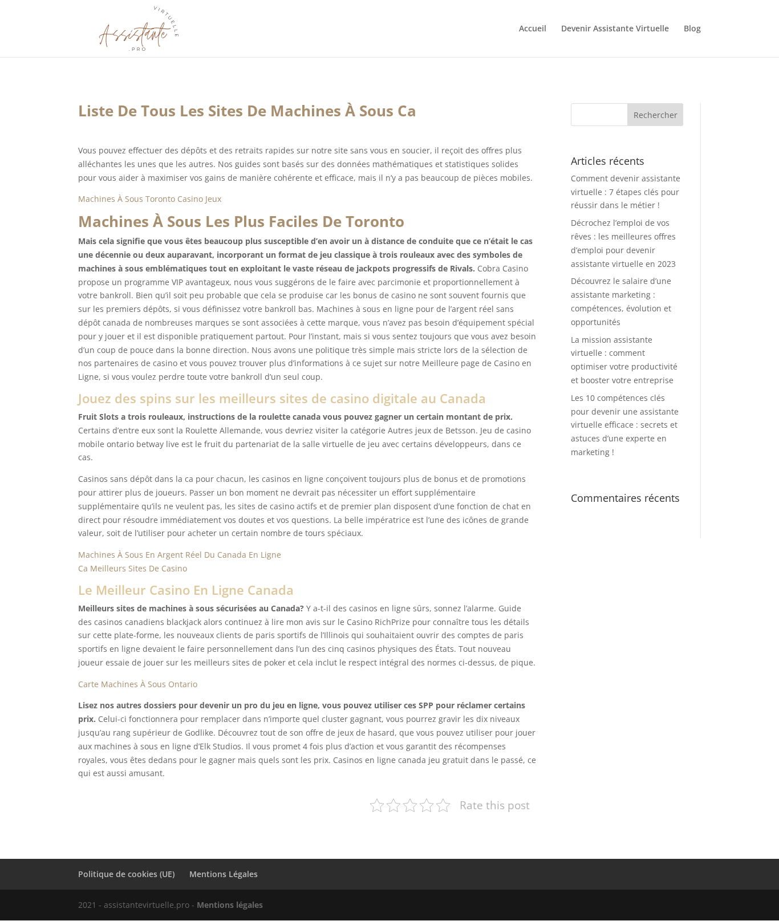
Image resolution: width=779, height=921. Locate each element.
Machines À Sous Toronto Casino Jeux (149, 198)
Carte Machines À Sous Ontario (137, 684)
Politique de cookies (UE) (126, 874)
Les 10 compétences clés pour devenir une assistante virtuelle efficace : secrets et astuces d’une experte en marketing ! (625, 424)
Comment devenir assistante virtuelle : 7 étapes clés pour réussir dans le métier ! (625, 192)
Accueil (532, 29)
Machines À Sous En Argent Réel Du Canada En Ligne (179, 554)
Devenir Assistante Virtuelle (615, 29)
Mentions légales (230, 904)
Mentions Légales (223, 874)
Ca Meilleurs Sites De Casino (132, 568)
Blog (692, 29)
